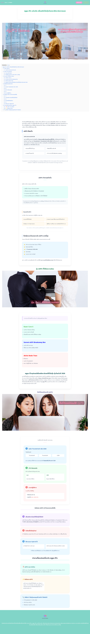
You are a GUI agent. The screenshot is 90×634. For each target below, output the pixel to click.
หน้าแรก (2, 2)
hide (8, 65)
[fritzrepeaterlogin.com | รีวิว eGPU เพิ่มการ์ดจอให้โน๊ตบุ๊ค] (45, 2)
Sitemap (10, 2)
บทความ (6, 2)
